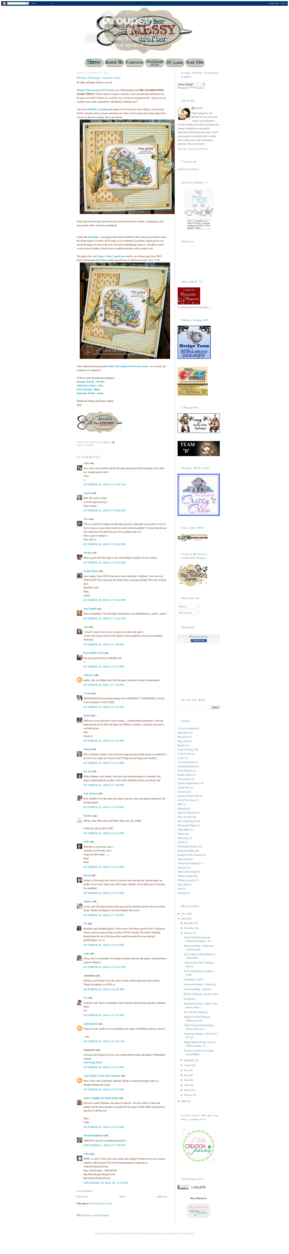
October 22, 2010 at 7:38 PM (104, 915)
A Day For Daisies (187, 728)
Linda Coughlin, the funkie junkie (101, 1098)
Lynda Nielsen (91, 571)
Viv (85, 923)
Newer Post (82, 1196)
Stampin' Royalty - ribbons (90, 381)
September (189, 1060)
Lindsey (88, 901)
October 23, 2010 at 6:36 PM (104, 989)
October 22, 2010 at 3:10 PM (104, 807)
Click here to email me (188, 169)
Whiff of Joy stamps (187, 871)
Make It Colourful (186, 812)
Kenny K (182, 791)
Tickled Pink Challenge (189, 863)
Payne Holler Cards (94, 652)
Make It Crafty (185, 816)
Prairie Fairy (183, 837)
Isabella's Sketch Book (188, 783)
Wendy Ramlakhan (93, 1135)
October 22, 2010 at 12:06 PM (105, 510)
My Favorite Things (187, 825)
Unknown (89, 675)
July (186, 1070)
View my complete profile (193, 149)
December (189, 923)
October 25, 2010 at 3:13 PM (104, 1127)
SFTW (181, 842)
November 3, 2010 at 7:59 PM (104, 1145)
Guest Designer (185, 770)
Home (122, 1196)
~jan (86, 626)
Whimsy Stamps (185, 875)
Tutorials (182, 867)
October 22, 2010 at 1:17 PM (104, 666)
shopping (182, 892)
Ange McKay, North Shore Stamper (102, 1075)
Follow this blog (198, 640)
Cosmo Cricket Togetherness (111, 256)
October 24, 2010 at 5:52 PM (104, 1067)
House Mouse (184, 778)
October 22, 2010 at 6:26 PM (104, 893)
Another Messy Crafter (121, 1233)
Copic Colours (184, 753)
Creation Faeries (185, 1233)
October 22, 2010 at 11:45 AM (105, 484)
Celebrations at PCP (193, 979)
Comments (186, 612)
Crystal (87, 693)
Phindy (90, 445)
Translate (200, 87)
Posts (184, 606)
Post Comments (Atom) (101, 1203)
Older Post (162, 1196)
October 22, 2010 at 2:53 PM (104, 763)
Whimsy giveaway (186, 880)
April (187, 1084)
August (188, 1065)
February (188, 1094)
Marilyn (88, 552)
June (186, 1075)
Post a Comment (84, 1190)
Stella (86, 841)
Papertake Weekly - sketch (90, 393)
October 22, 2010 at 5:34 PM (104, 867)
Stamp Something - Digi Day (197, 989)
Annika (199, 108)
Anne (86, 463)
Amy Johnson (91, 793)
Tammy (87, 749)
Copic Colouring (186, 749)
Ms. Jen (88, 771)
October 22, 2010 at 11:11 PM (105, 967)
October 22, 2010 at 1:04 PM (104, 644)
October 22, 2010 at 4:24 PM (104, 833)
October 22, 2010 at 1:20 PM (104, 684)
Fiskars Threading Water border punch (127, 366)
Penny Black (184, 829)
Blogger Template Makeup (162, 1233)
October (188, 932)
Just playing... (190, 998)
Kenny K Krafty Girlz (188, 795)
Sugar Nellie (184, 859)
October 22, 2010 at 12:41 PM (105, 618)
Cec (85, 997)
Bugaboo (182, 745)
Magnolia (182, 808)
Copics (181, 757)
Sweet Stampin (84, 389)
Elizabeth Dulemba (187, 766)
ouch (180, 888)
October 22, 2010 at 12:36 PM (105, 600)
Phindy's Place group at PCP (91, 90)
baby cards (183, 884)
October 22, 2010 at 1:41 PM (104, 707)
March (187, 1089)
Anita (86, 953)
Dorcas (87, 875)
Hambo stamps (185, 774)
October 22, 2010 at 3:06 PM (104, 785)
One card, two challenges (196, 1011)
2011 (184, 913)
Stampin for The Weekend (190, 854)
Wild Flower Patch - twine (90, 385)
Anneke (87, 493)
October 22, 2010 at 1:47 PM (104, 740)
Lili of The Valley (186, 800)
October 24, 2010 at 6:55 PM (104, 1089)
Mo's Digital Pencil (187, 821)
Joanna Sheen (184, 787)
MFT (180, 804)
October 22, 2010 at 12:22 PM (105, 544)
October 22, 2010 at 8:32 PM (104, 944)
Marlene (88, 815)
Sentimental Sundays (187, 846)
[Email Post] (113, 442)
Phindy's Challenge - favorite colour (99, 78)
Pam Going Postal (93, 1062)
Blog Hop (182, 736)
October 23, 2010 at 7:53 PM (104, 1015)
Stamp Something (186, 850)
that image (93, 237)
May (186, 1080)
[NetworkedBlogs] (199, 636)
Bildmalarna (183, 732)
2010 (184, 918)
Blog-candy (183, 741)
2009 (184, 1101)
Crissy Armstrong (186, 762)
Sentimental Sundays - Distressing (200, 984)
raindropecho (90, 1023)
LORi (86, 1153)
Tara (86, 519)
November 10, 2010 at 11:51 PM (106, 1182)
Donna (87, 715)
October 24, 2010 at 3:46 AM (104, 1041)
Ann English (90, 608)
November (189, 927)
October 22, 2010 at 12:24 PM (105, 562)
